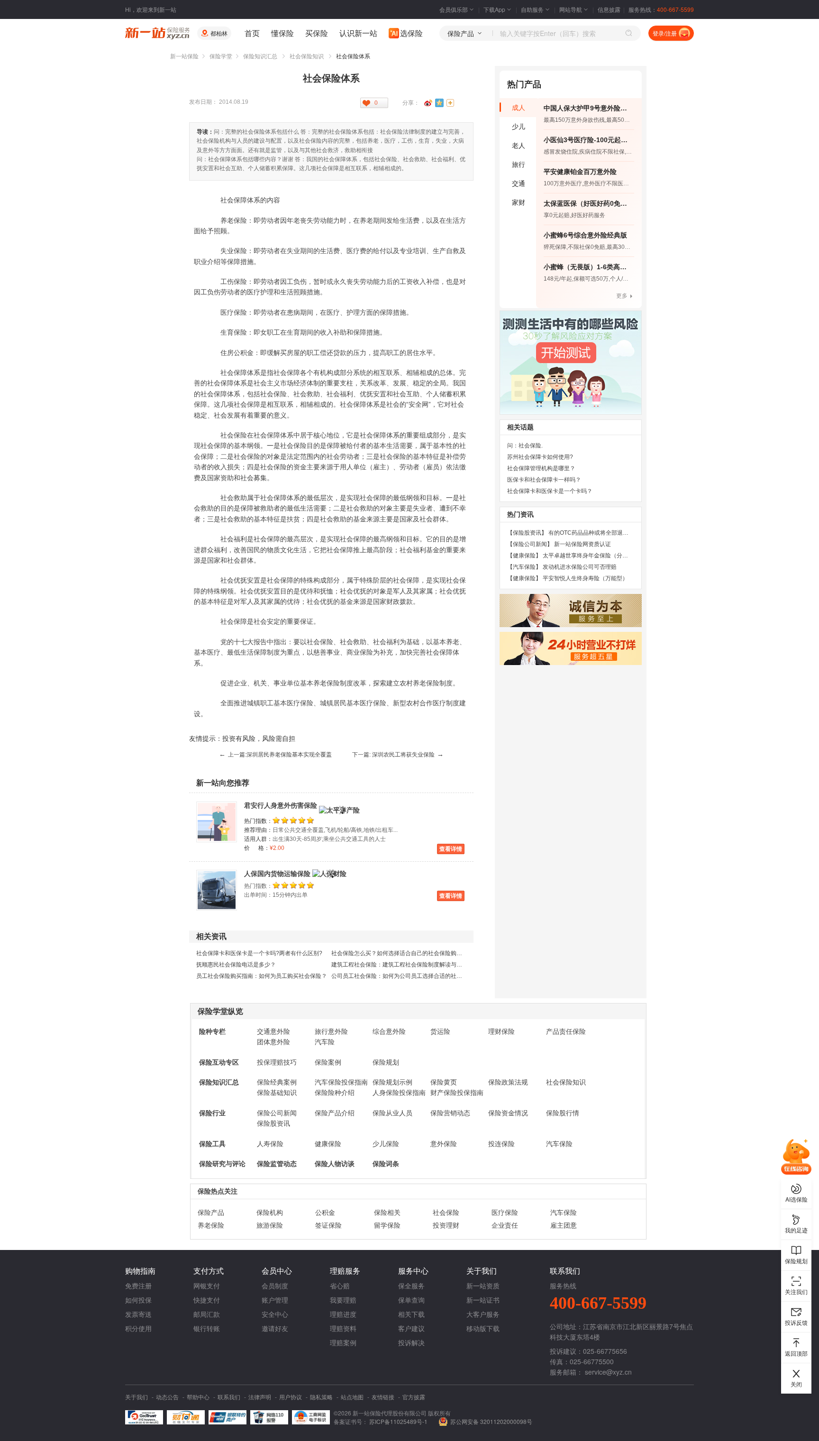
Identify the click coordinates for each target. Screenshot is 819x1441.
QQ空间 (439, 103)
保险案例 (328, 1062)
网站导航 (570, 9)
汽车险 (325, 1042)
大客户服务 (483, 1314)
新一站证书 (483, 1299)
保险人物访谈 (335, 1163)
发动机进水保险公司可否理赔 (580, 567)
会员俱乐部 (453, 9)
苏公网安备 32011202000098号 (491, 1421)
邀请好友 (275, 1328)
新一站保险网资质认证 (582, 544)
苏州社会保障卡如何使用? (540, 457)
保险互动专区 (219, 1062)
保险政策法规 (508, 1082)
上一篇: (275, 754)
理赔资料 (343, 1328)
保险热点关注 (217, 1191)
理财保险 (501, 1031)
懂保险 (282, 32)
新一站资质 (483, 1285)
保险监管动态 (277, 1163)
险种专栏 (212, 1031)
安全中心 (275, 1314)
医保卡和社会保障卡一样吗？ (544, 479)
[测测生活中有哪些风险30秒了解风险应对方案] (571, 362)
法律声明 (259, 1397)
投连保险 (501, 1144)
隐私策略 (321, 1397)
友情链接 (383, 1397)
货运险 (440, 1031)
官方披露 (413, 1397)
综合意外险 (389, 1031)
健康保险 (328, 1144)
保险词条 (386, 1163)
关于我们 (136, 1397)
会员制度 (275, 1285)
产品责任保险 (566, 1031)
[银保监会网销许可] (311, 1417)
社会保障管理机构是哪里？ (541, 468)
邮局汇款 (206, 1314)
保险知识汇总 (260, 56)
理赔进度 (343, 1314)
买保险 (316, 32)
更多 (622, 295)
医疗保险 (504, 1212)
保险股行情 (562, 1113)
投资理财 (446, 1225)
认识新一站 (358, 32)
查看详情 (450, 849)
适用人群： (258, 839)
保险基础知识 (277, 1092)
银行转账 (206, 1328)
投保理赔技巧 (277, 1062)
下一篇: (398, 754)
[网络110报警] (269, 1417)
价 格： (257, 848)
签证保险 (328, 1225)
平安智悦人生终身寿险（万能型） (585, 578)
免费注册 (138, 1285)
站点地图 (352, 1397)
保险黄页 (443, 1082)
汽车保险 (559, 1144)
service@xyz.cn (608, 1372)
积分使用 (138, 1328)
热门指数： (258, 821)
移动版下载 (483, 1328)
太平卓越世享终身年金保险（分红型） (591, 555)
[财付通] (186, 1417)
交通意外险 (273, 1031)
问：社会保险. (525, 445)
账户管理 (275, 1299)
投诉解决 (411, 1342)
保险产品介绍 (335, 1113)
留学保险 (387, 1225)
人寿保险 (270, 1144)
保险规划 (386, 1062)
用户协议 (290, 1397)
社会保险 (446, 1212)
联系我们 (229, 1397)
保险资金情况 (508, 1113)
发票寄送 (138, 1314)
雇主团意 (563, 1225)
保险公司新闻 (277, 1113)
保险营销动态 (450, 1113)
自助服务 (532, 9)
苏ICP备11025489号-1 (399, 1421)
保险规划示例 (392, 1082)
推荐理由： (258, 830)
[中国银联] (227, 1417)
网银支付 (206, 1285)
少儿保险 (386, 1144)
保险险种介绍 (335, 1092)
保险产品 (211, 1212)
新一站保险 (184, 56)
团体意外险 (273, 1042)
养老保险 (211, 1225)
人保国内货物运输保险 (277, 873)
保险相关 (387, 1212)
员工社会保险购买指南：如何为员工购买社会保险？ (261, 976)
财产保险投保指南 (456, 1092)
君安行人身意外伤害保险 (280, 805)
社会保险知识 (307, 56)
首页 (252, 32)
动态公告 (167, 1397)
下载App (494, 9)
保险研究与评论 (222, 1163)
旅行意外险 (331, 1031)
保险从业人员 (392, 1113)
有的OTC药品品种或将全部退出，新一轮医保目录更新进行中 (625, 532)
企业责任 (504, 1225)
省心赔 (340, 1285)
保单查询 (411, 1299)
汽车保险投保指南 (341, 1082)
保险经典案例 (277, 1082)
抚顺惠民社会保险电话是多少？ (236, 964)
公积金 (325, 1212)
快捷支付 (206, 1299)
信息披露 (609, 9)
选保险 (411, 32)
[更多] (450, 103)
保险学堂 (220, 56)
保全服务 (411, 1285)
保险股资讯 (273, 1123)
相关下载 (411, 1314)
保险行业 (212, 1113)
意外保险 (443, 1144)
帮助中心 (198, 1397)
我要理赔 (343, 1299)
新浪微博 (428, 103)
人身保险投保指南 (399, 1092)
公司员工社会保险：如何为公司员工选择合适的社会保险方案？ (411, 976)
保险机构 (269, 1212)
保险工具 (212, 1144)
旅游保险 (269, 1225)
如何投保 (138, 1299)
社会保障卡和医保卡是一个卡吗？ (549, 491)
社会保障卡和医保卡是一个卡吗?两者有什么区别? (259, 953)
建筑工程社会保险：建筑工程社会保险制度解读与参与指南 (405, 964)
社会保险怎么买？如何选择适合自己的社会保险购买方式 (402, 953)
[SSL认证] (144, 1417)
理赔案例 (343, 1342)
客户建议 (411, 1328)
